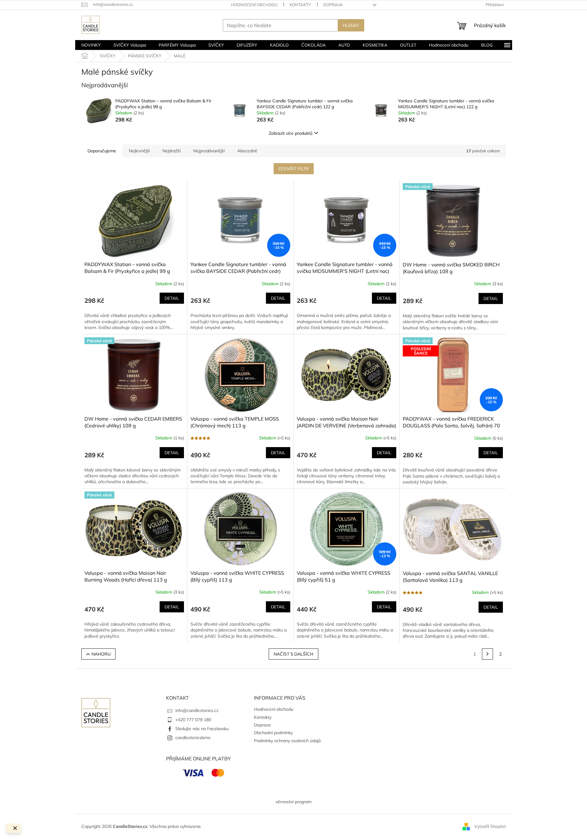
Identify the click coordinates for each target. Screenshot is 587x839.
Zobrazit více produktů (290, 133)
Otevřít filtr (294, 168)
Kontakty (300, 4)
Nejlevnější (139, 151)
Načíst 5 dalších (293, 654)
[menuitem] (91, 45)
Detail (172, 298)
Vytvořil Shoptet (490, 826)
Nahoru (101, 654)
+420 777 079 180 (193, 719)
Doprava (333, 4)
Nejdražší (171, 151)
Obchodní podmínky (273, 732)
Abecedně (247, 151)
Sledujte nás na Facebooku (202, 728)
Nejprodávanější (209, 151)
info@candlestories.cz (196, 710)
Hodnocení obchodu (254, 4)
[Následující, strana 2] (487, 654)
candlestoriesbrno (192, 737)
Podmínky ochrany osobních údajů (287, 740)
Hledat (351, 25)
